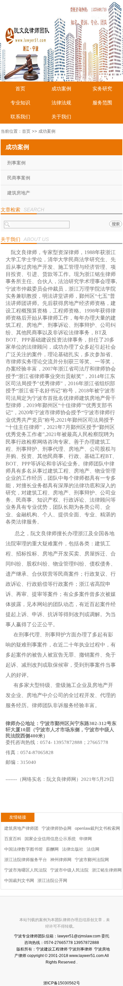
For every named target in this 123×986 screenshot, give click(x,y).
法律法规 (61, 102)
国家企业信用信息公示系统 (50, 838)
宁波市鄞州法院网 (92, 859)
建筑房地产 (18, 192)
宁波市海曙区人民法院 (25, 870)
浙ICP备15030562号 (61, 983)
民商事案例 (18, 177)
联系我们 (20, 116)
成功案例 (61, 88)
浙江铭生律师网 (107, 870)
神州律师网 (61, 859)
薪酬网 (52, 849)
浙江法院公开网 (52, 880)
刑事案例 (16, 162)
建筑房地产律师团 (21, 828)
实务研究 (102, 88)
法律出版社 (72, 849)
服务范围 (102, 102)
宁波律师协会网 (57, 828)
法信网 (93, 849)
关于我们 (61, 116)
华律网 (85, 838)
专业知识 (20, 102)
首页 (20, 88)
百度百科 (12, 838)
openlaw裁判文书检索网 (97, 828)
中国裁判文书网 (19, 880)
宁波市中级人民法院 (69, 870)
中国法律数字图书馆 (23, 849)
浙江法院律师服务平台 (25, 859)
